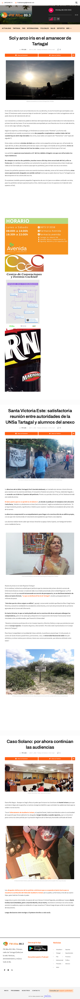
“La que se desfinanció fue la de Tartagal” (36, 596)
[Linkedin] (12, 970)
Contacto (36, 990)
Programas (15, 990)
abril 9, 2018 (32, 49)
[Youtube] (8, 970)
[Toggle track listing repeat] (58, 18)
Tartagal (16, 28)
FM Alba (24, 49)
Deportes (61, 28)
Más (67, 28)
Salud (53, 28)
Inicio (6, 990)
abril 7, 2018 (32, 428)
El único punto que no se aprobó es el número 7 (21, 502)
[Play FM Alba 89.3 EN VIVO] (51, 10)
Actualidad (6, 28)
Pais (23, 28)
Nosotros (26, 990)
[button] (76, 2)
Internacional (33, 28)
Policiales (44, 28)
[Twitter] (4, 970)
